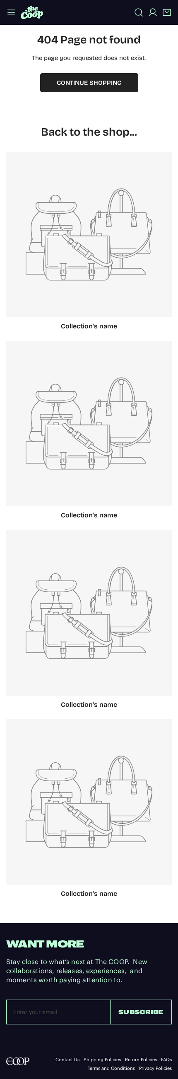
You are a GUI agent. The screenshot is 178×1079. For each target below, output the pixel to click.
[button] (167, 12)
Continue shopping (89, 82)
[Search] (139, 12)
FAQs (166, 1059)
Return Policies (141, 1059)
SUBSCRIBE (140, 1012)
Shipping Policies (102, 1059)
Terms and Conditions (111, 1068)
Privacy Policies (155, 1068)
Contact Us (67, 1059)
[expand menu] (11, 12)
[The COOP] (31, 12)
